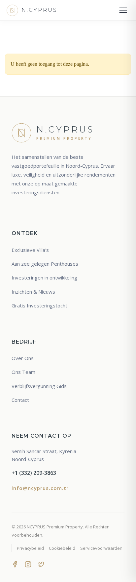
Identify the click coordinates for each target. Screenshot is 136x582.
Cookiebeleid (62, 548)
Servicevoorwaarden (101, 548)
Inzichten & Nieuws (33, 291)
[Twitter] (41, 564)
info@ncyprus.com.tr (40, 488)
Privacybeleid (30, 548)
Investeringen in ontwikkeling (44, 277)
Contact (20, 400)
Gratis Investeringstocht (39, 305)
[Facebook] (15, 564)
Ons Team (23, 372)
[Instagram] (28, 564)
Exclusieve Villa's (30, 250)
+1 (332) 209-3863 (34, 472)
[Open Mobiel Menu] (123, 10)
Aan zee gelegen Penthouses (45, 263)
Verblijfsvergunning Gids (39, 386)
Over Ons (23, 358)
